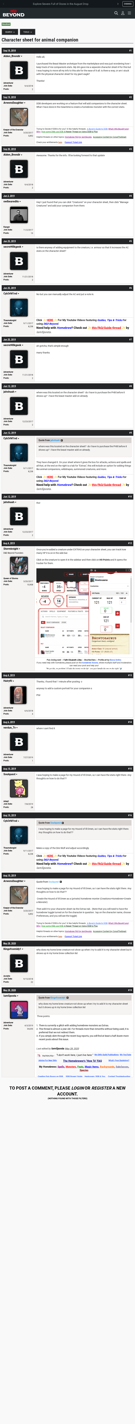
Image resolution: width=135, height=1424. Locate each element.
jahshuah (55, 440)
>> (62, 440)
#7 (130, 339)
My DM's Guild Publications (106, 1055)
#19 (130, 990)
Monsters (71, 1066)
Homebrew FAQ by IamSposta (78, 137)
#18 (130, 943)
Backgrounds (107, 1066)
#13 (130, 675)
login (77, 1088)
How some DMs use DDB (52, 132)
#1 (130, 50)
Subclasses (122, 1066)
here (60, 142)
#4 (130, 196)
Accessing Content (101, 137)
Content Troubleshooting (119, 1076)
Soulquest (55, 822)
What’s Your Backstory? (118, 1060)
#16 (130, 815)
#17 (130, 875)
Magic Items (92, 1066)
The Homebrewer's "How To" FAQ (82, 1060)
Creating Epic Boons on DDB (50, 1076)
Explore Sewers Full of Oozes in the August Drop (60, 3)
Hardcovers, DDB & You (95, 1076)
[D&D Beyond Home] (13, 13)
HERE (50, 320)
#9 (130, 432)
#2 (130, 97)
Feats (80, 1066)
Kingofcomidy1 (58, 997)
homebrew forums (90, 663)
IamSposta (43, 332)
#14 (130, 722)
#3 (130, 149)
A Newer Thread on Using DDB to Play (81, 132)
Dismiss (128, 4)
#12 (130, 543)
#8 (130, 386)
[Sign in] (123, 13)
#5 (130, 241)
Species (84, 1070)
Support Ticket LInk (73, 142)
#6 (130, 288)
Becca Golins (115, 660)
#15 (130, 768)
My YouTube (125, 1055)
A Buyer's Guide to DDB (97, 129)
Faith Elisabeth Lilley (73, 660)
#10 (130, 496)
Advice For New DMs (48, 1060)
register (101, 1088)
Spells (61, 1066)
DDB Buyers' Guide (74, 1076)
